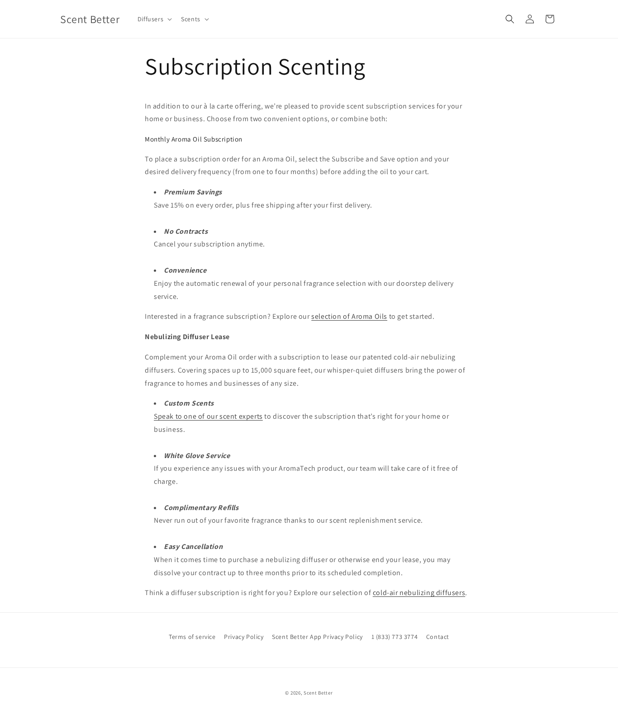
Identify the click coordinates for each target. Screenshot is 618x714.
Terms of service (192, 637)
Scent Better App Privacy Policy (317, 637)
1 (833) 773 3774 (394, 637)
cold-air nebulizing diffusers (419, 592)
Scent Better (318, 693)
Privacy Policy (243, 637)
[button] (154, 18)
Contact (437, 637)
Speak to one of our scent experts (208, 416)
